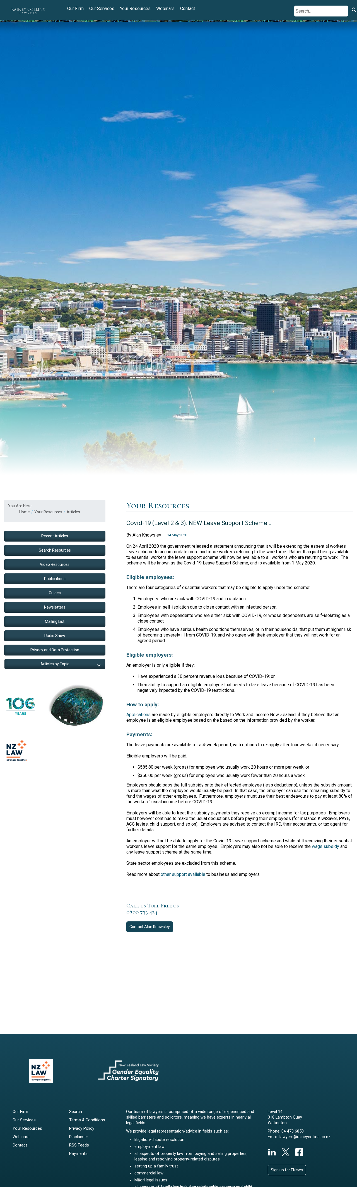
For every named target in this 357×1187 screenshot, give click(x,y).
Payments (78, 1153)
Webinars (165, 8)
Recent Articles (54, 536)
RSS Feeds (79, 1145)
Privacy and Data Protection (54, 650)
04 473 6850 (292, 1131)
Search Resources (55, 550)
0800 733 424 (141, 912)
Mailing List (54, 621)
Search (75, 1111)
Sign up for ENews (287, 1170)
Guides (55, 593)
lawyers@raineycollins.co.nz (305, 1136)
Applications (138, 714)
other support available (183, 874)
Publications (55, 578)
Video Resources (54, 564)
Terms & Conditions (87, 1120)
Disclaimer (78, 1136)
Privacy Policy (81, 1128)
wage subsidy (325, 846)
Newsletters (54, 607)
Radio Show (54, 635)
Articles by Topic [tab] (54, 664)
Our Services (101, 8)
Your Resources (135, 8)
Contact (187, 8)
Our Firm (75, 8)
